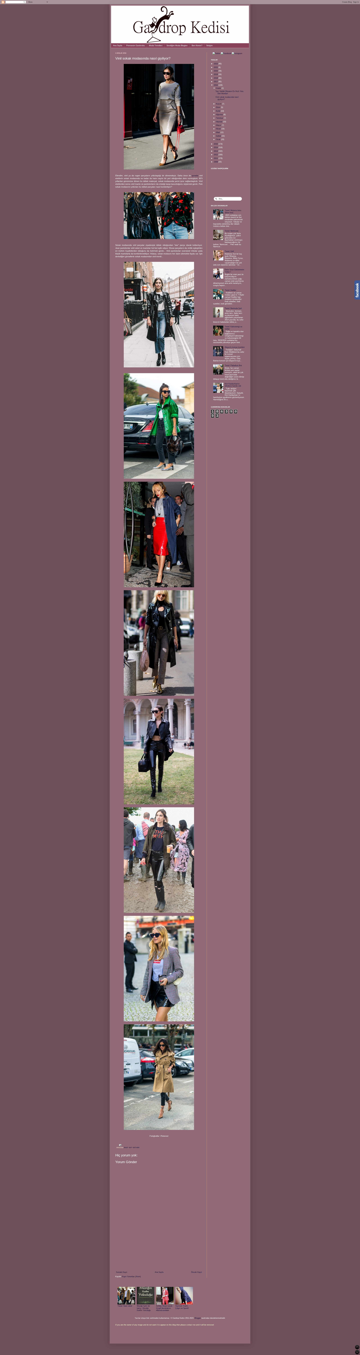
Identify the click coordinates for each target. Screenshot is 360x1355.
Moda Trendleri (155, 45)
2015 (216, 144)
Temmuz (220, 118)
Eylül (218, 111)
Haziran (219, 122)
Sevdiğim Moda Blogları (177, 45)
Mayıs (219, 125)
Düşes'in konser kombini (235, 347)
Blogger (198, 1318)
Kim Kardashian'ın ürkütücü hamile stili (233, 385)
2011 (216, 158)
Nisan (218, 129)
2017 (216, 82)
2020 (216, 71)
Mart (218, 132)
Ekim (218, 107)
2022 (216, 67)
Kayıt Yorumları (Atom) (131, 1276)
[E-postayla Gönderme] (120, 1145)
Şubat (218, 136)
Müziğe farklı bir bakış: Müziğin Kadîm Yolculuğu (144, 1308)
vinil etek (136, 1147)
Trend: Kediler (230, 290)
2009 (216, 162)
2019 (216, 74)
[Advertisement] (158, 1247)
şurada (195, 175)
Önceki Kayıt (196, 1272)
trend (126, 1147)
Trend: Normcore (231, 231)
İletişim (209, 45)
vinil (130, 1147)
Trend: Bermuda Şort (233, 308)
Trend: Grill (229, 251)
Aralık (218, 88)
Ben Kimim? (197, 45)
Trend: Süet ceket (125, 1306)
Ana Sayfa (117, 45)
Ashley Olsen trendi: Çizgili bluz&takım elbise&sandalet (164, 1308)
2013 (216, 151)
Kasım (219, 104)
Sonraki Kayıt (121, 1272)
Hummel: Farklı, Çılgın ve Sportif (182, 1307)
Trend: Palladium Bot (233, 365)
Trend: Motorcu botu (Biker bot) (233, 211)
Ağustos (219, 114)
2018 (216, 78)
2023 (216, 64)
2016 (216, 85)
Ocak (218, 139)
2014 (216, 147)
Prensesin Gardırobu (135, 45)
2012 (216, 155)
